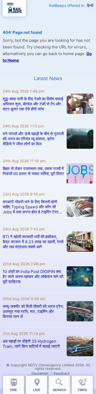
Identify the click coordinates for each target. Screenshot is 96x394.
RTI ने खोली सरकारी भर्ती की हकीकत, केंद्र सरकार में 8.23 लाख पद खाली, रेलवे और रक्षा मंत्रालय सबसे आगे (33, 241)
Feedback (62, 373)
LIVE (36, 390)
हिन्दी (90, 5)
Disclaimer (39, 373)
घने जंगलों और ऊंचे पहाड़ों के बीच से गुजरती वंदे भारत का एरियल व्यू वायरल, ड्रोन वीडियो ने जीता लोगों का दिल (33, 138)
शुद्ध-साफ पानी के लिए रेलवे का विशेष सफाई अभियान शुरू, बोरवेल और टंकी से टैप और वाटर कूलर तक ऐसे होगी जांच (33, 103)
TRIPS (82, 390)
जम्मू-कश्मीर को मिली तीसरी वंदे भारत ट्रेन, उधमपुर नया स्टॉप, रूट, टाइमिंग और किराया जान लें (33, 311)
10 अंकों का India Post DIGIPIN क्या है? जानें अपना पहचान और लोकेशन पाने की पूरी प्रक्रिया (33, 276)
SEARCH (59, 390)
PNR (13, 390)
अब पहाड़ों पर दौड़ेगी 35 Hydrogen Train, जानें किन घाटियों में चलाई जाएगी (31, 344)
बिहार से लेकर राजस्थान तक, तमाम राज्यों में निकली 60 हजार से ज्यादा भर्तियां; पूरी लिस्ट (33, 171)
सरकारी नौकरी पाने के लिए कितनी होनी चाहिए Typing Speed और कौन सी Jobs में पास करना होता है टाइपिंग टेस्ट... (32, 206)
